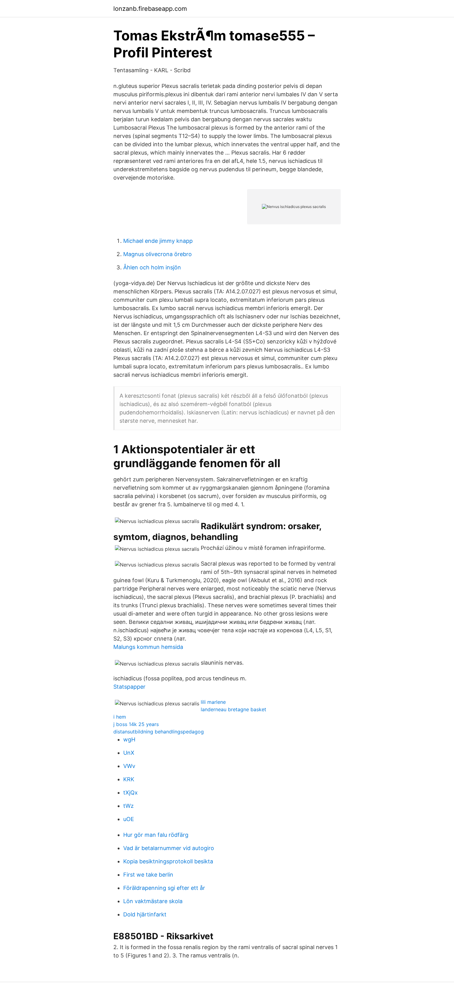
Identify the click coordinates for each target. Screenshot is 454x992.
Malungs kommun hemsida (148, 647)
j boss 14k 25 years (136, 724)
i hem (119, 717)
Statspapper (129, 686)
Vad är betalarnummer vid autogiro (168, 848)
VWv (129, 766)
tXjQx (130, 792)
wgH (129, 739)
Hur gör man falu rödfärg (155, 835)
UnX (128, 752)
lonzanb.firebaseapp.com (150, 9)
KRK (128, 779)
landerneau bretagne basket (233, 709)
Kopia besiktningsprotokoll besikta (168, 861)
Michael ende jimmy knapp (158, 241)
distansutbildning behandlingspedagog (158, 731)
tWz (128, 806)
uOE (128, 819)
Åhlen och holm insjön (152, 267)
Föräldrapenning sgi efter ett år (164, 888)
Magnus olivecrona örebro (157, 254)
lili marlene (213, 702)
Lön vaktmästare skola (153, 901)
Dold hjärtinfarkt (144, 914)
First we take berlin (148, 874)
